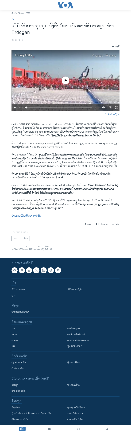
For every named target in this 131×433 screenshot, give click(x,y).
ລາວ (13, 328)
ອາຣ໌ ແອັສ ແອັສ (18, 391)
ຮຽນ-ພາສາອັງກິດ (74, 346)
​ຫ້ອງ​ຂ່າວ (16, 407)
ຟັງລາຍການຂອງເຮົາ (20, 312)
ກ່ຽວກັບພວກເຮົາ (19, 362)
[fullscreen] (116, 107)
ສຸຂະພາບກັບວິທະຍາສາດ (78, 340)
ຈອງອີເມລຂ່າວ (73, 385)
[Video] (49, 429)
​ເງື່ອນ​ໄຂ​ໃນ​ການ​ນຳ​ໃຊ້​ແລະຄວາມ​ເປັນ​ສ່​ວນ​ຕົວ (31, 413)
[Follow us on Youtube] (22, 270)
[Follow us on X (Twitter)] (36, 270)
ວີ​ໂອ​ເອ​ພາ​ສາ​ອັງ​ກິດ (20, 419)
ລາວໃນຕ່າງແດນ (74, 328)
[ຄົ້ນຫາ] (107, 429)
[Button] (115, 46)
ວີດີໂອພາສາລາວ (19, 289)
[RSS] (44, 270)
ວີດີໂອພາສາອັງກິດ (75, 289)
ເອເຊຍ (14, 334)
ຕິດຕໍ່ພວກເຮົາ (17, 368)
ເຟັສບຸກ (15, 385)
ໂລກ (14, 19)
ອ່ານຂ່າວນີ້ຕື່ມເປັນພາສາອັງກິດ (26, 216)
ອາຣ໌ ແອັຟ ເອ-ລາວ (75, 413)
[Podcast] (51, 270)
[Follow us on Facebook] (15, 270)
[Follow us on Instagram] (29, 270)
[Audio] (78, 429)
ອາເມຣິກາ (16, 340)
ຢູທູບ (14, 295)
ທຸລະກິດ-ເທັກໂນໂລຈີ (76, 334)
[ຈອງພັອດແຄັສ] (58, 270)
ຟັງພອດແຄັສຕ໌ (73, 362)
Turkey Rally (23, 55)
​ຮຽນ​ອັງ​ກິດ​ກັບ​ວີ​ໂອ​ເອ (76, 407)
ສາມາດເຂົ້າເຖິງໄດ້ (75, 419)
